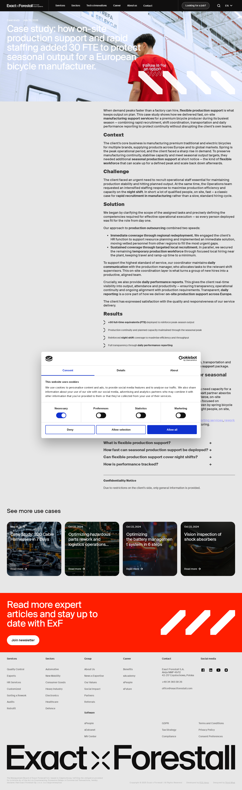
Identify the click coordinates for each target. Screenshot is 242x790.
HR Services (14, 682)
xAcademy (129, 675)
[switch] (101, 415)
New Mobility (53, 675)
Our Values (90, 682)
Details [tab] (121, 370)
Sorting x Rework (16, 695)
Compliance (169, 736)
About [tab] (174, 370)
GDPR (165, 723)
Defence (50, 708)
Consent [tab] (68, 370)
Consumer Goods (56, 682)
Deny (70, 429)
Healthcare (52, 701)
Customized (14, 688)
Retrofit (11, 708)
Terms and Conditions (211, 723)
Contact (147, 5)
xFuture (127, 688)
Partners (89, 695)
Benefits (128, 669)
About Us (89, 669)
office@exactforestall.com (177, 688)
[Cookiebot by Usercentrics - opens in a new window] (181, 358)
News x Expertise (94, 675)
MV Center (90, 736)
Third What (230, 782)
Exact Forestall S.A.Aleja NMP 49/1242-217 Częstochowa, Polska (178, 672)
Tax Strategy (169, 729)
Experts (11, 675)
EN (227, 5)
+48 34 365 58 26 (172, 681)
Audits (10, 701)
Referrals (89, 701)
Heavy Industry (54, 688)
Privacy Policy (207, 729)
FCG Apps (204, 782)
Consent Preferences (211, 736)
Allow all (172, 429)
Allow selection (121, 429)
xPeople (89, 723)
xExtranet (89, 729)
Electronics (52, 695)
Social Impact (92, 688)
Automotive (52, 669)
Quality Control (15, 669)
